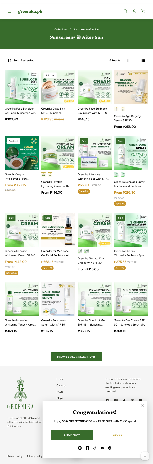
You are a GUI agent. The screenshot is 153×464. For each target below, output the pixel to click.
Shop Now (72, 434)
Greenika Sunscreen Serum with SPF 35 (53, 322)
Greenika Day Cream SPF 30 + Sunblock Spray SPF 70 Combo (129, 323)
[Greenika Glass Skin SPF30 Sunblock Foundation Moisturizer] (58, 87)
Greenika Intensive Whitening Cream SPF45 (20, 253)
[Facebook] (87, 448)
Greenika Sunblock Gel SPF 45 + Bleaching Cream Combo (91, 323)
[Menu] (9, 11)
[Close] (142, 405)
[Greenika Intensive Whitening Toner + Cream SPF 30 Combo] (22, 299)
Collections (60, 29)
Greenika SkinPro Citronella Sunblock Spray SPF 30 (130, 253)
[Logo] (20, 393)
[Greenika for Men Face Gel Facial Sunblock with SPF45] (58, 230)
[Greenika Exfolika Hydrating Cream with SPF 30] (58, 153)
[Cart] (143, 11)
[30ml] (116, 109)
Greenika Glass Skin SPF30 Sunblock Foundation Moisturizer (55, 111)
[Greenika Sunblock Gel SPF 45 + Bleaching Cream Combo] (95, 299)
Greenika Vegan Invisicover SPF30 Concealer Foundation (18, 177)
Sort (24, 60)
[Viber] (110, 448)
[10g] (50, 174)
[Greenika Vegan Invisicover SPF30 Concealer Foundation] (22, 153)
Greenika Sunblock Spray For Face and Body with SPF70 (129, 184)
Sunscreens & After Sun (86, 29)
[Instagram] (80, 448)
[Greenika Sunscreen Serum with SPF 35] (58, 299)
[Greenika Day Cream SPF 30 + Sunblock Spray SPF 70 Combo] (131, 299)
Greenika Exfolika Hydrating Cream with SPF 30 (55, 184)
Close (117, 434)
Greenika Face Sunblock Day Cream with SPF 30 (92, 111)
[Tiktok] (95, 448)
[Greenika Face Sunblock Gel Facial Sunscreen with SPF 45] (22, 87)
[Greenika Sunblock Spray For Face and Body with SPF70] (131, 153)
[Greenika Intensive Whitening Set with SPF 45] (95, 153)
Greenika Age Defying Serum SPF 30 (127, 118)
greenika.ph (30, 11)
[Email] (102, 448)
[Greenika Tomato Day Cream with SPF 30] (95, 230)
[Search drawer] (125, 11)
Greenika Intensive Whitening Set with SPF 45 (92, 177)
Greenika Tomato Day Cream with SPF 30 (91, 260)
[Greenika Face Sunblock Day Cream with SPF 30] (95, 87)
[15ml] (123, 109)
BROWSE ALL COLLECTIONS (76, 356)
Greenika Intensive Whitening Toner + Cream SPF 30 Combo (20, 323)
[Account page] (134, 11)
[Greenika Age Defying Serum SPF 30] (131, 87)
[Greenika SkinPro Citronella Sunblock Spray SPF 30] (131, 230)
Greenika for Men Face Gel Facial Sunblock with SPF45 (56, 253)
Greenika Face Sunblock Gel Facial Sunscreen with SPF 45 (20, 111)
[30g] (43, 174)
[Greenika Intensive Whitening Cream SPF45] (22, 230)
